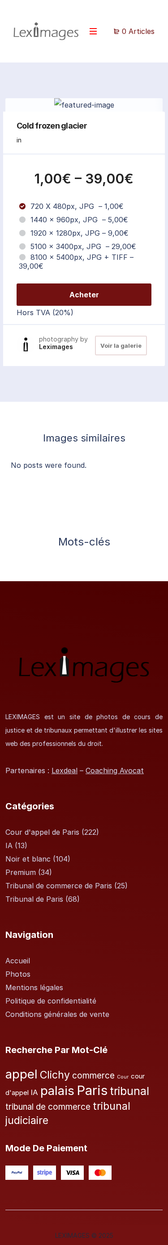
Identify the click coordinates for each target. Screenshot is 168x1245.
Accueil (17, 960)
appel (21, 1074)
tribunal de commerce (47, 1107)
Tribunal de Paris (34, 899)
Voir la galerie (121, 345)
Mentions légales (34, 987)
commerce (93, 1075)
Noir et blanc (28, 858)
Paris (92, 1090)
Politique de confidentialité (50, 1000)
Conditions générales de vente (57, 1014)
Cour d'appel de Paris (42, 832)
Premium (20, 872)
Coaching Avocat (115, 770)
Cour (123, 1077)
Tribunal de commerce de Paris (58, 885)
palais (57, 1090)
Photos (17, 974)
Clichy (55, 1075)
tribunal (129, 1091)
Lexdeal (65, 770)
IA (9, 845)
